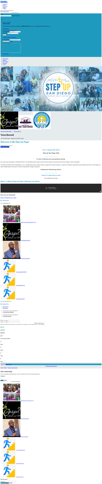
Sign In (11, 41)
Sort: (1, 203)
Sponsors (4, 7)
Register (4, 5)
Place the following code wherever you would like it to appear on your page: (17, 324)
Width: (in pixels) (4, 320)
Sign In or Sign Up (7, 22)
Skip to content (3, 0)
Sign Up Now (6, 28)
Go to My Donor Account (4, 11)
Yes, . (2, 380)
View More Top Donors (7, 316)
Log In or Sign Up (3, 2)
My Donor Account (12, 30)
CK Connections (17, 131)
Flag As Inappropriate (12, 367)
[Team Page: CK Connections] (25, 129)
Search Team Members (16, 381)
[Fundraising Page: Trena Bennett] (9, 129)
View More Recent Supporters (8, 312)
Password (5, 33)
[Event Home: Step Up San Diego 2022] (42, 129)
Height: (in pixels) (4, 322)
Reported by (2, 481)
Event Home (5, 4)
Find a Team (5, 6)
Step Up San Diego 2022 (5, 131)
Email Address (6, 31)
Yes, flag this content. (4, 482)
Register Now (9, 364)
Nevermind (3, 376)
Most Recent (5, 306)
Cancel (5, 380)
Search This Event (15, 12)
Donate (4, 8)
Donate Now (3, 364)
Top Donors (5, 308)
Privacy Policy (3, 367)
